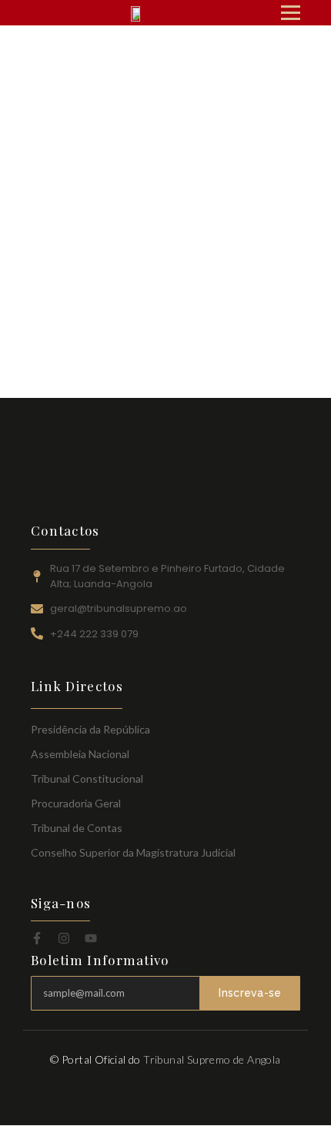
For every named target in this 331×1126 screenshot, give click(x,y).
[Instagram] (64, 938)
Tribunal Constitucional (87, 778)
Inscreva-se (250, 993)
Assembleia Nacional (80, 753)
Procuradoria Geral (76, 803)
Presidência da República (90, 729)
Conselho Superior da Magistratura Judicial (133, 852)
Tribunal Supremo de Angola (211, 1059)
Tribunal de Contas (76, 827)
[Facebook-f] (37, 938)
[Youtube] (91, 938)
